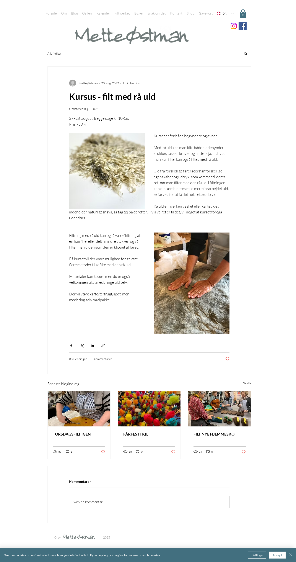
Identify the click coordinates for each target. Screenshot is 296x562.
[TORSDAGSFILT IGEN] (79, 408)
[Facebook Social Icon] (243, 26)
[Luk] (290, 555)
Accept (277, 555)
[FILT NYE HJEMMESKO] (219, 408)
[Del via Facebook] (71, 345)
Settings (257, 555)
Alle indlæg (54, 53)
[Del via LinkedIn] (92, 345)
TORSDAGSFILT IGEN (72, 434)
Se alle (247, 383)
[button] (243, 13)
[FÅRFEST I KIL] (149, 408)
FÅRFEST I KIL (135, 434)
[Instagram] (234, 26)
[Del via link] (103, 345)
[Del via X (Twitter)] (82, 345)
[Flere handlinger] (226, 83)
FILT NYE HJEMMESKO (214, 434)
